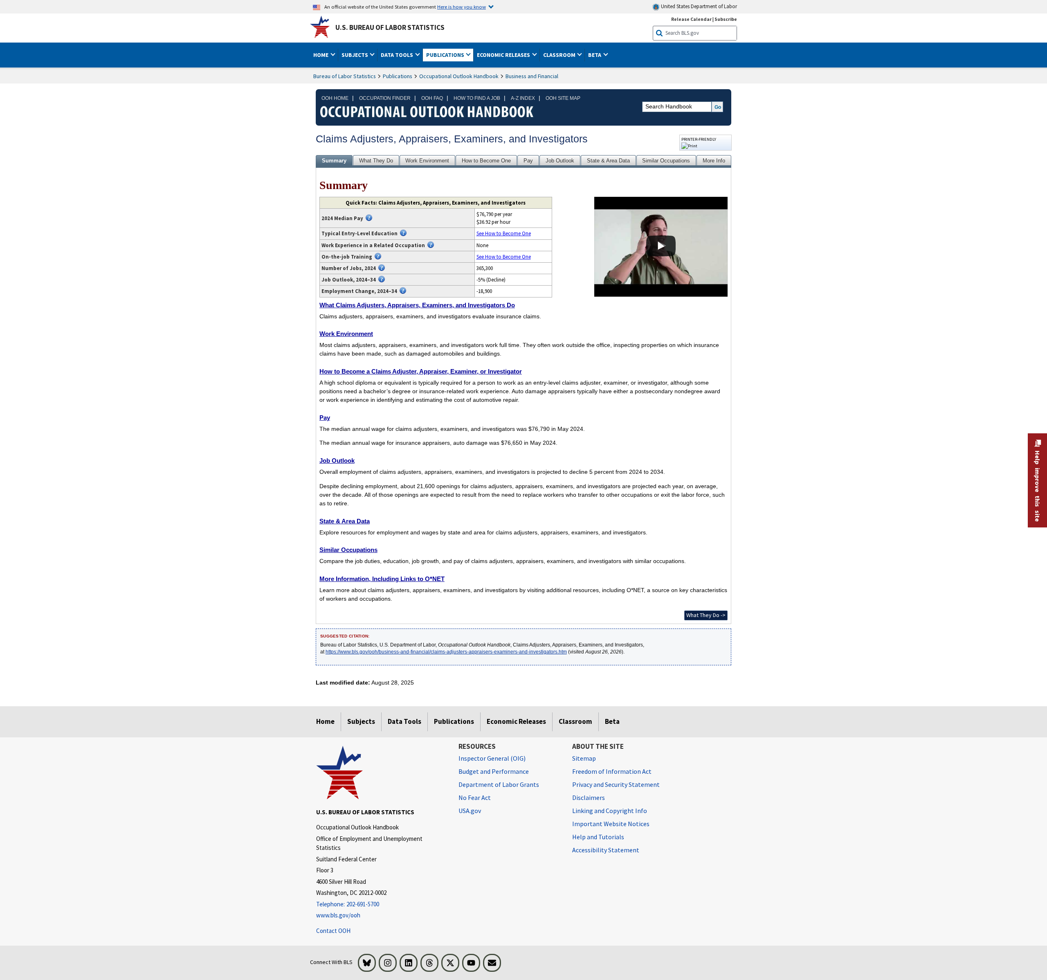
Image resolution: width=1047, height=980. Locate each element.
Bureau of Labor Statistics (344, 76)
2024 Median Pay (342, 218)
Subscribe (725, 19)
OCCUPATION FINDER (385, 98)
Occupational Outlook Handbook (459, 76)
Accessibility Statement (605, 850)
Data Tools (404, 721)
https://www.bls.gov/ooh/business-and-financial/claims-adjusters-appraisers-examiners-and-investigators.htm (446, 652)
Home (325, 721)
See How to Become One (503, 233)
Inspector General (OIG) (492, 758)
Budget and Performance (493, 771)
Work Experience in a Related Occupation (373, 245)
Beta (612, 721)
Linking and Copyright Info (609, 811)
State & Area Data (608, 161)
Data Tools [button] (397, 55)
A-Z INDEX (523, 98)
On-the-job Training (346, 256)
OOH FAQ (432, 98)
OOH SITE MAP (563, 98)
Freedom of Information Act (612, 771)
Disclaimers (588, 797)
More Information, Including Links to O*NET (382, 578)
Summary (334, 161)
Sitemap (584, 758)
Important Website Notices (610, 824)
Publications (397, 76)
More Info (714, 161)
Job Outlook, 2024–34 (348, 279)
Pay (528, 161)
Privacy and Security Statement (616, 784)
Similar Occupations (666, 161)
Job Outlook (560, 161)
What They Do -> (706, 615)
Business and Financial (532, 76)
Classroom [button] (560, 55)
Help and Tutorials (598, 837)
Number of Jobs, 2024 (348, 268)
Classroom (575, 721)
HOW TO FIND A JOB (477, 98)
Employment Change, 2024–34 (359, 291)
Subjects (361, 721)
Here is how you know (461, 6)
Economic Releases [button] (504, 55)
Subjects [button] (355, 55)
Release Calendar (691, 19)
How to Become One (486, 161)
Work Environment (427, 161)
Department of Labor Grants (498, 784)
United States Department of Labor (698, 6)
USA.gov (469, 811)
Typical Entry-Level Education (359, 233)
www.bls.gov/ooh (338, 915)
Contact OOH (333, 931)
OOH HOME (334, 98)
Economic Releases (516, 721)
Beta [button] (595, 55)
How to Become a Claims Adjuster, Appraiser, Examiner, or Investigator (420, 371)
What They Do (376, 161)
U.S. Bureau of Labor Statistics (390, 27)
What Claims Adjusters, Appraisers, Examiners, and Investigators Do (417, 305)
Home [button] (321, 55)
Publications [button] (445, 55)
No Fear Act (474, 797)
